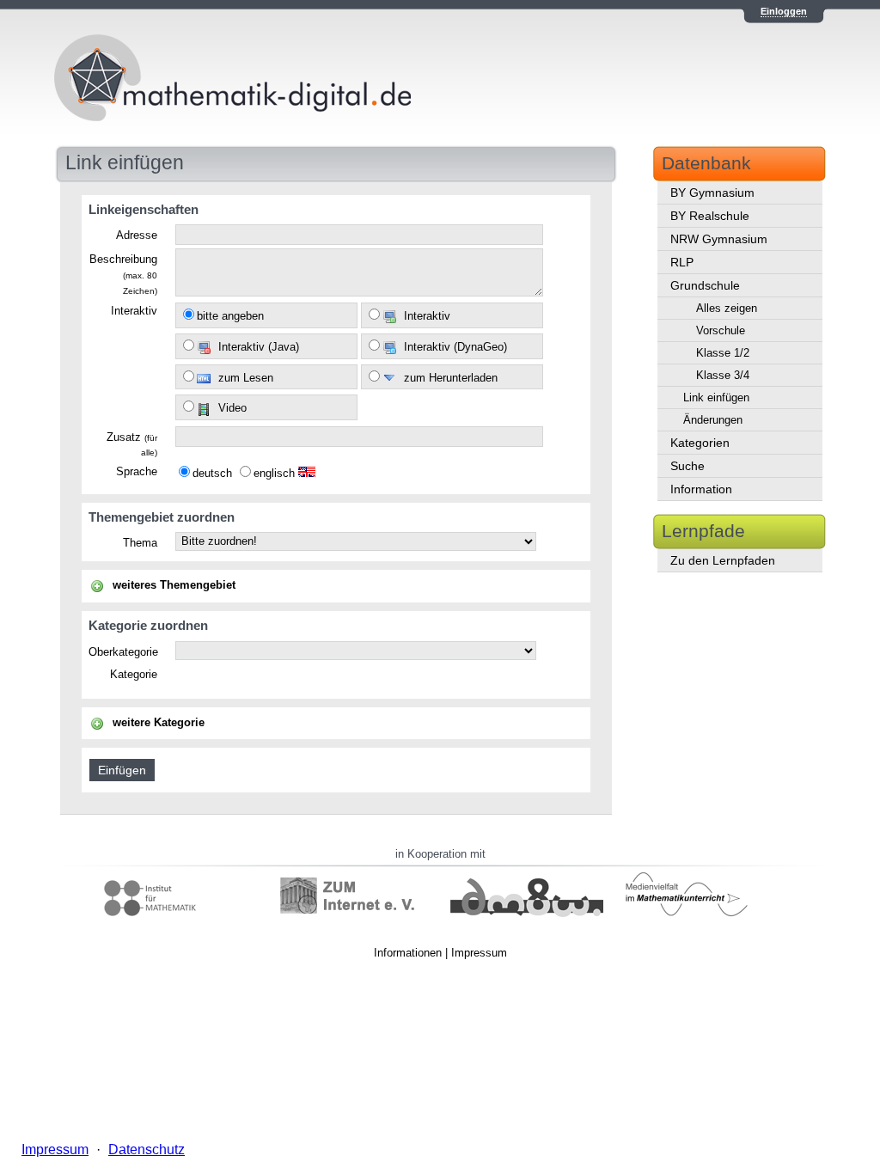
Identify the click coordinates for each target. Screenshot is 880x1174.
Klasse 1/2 (722, 352)
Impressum (479, 952)
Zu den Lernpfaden (722, 560)
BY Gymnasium (712, 192)
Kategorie (133, 675)
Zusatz (132, 444)
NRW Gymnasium (718, 239)
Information (701, 489)
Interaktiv (134, 311)
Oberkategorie (123, 652)
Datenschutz (146, 1149)
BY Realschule (709, 216)
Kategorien (700, 442)
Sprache (136, 472)
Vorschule (720, 330)
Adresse (136, 235)
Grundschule (705, 285)
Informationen (408, 952)
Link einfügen (716, 397)
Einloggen (784, 11)
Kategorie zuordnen (148, 625)
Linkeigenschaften (144, 209)
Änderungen (712, 419)
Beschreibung (123, 274)
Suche (687, 466)
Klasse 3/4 (722, 375)
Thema (140, 543)
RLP (682, 262)
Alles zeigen (726, 308)
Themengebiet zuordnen (162, 517)
